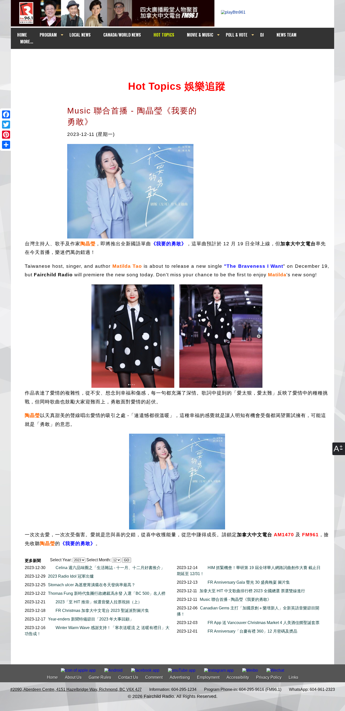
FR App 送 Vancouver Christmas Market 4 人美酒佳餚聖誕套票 (263, 622)
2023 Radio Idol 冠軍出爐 (71, 576)
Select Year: (61, 560)
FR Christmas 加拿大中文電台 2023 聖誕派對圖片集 (102, 610)
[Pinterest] (6, 135)
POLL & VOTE (237, 35)
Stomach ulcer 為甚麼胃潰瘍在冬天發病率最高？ (91, 585)
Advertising (180, 677)
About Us (73, 677)
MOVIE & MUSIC (200, 35)
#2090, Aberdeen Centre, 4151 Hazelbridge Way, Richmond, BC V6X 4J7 (76, 689)
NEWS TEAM (287, 35)
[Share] (6, 145)
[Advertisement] (177, 58)
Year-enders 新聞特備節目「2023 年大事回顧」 (91, 619)
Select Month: (98, 560)
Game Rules (100, 677)
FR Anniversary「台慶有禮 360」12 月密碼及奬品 (252, 631)
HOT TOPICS (164, 35)
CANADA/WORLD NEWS (122, 35)
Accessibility (238, 677)
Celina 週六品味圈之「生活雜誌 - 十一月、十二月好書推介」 (110, 568)
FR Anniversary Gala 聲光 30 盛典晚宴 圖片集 (249, 582)
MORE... (26, 42)
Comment (154, 677)
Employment (208, 677)
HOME (22, 35)
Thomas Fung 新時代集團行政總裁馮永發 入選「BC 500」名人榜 (106, 593)
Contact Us (128, 677)
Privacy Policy (269, 677)
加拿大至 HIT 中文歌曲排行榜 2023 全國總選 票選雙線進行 (252, 591)
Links (293, 677)
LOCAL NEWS (80, 35)
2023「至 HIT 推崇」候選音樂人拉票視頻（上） (99, 602)
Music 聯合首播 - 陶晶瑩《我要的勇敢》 (235, 599)
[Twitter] (6, 125)
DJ (262, 35)
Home (52, 677)
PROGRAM (48, 35)
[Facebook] (6, 114)
